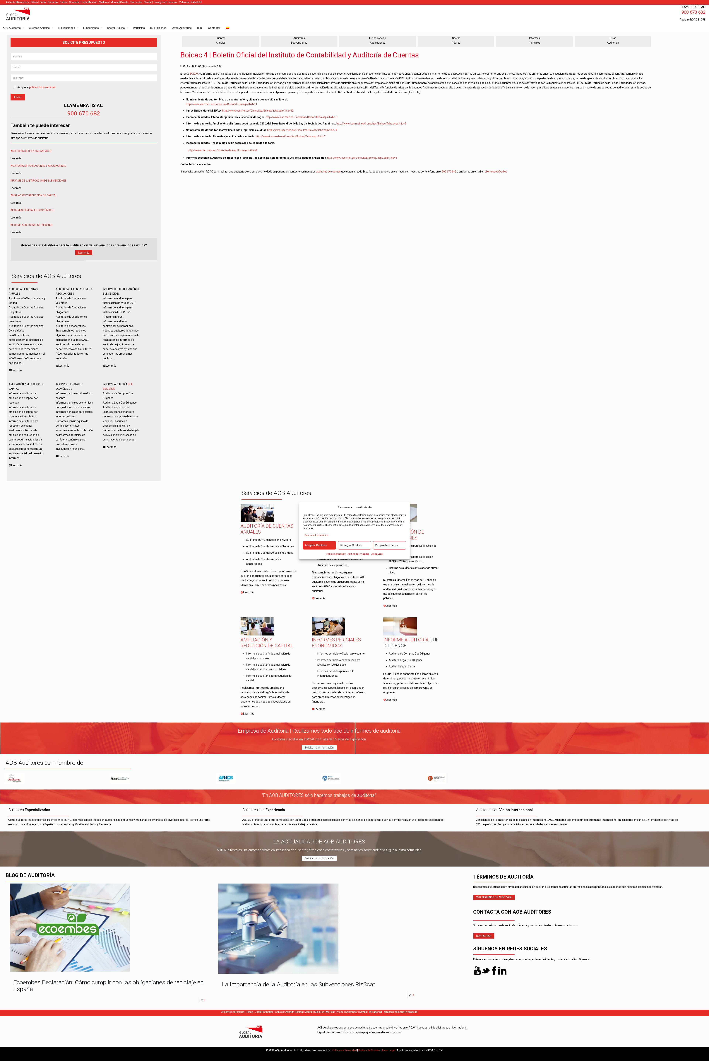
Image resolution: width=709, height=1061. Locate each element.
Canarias (53, 2)
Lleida (84, 2)
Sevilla (148, 2)
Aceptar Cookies (316, 545)
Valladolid (196, 2)
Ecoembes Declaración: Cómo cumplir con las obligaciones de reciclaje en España (108, 985)
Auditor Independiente (402, 666)
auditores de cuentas (328, 171)
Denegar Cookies (351, 545)
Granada (74, 2)
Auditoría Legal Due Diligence (406, 660)
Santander (136, 2)
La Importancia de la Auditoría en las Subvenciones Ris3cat (298, 984)
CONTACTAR (483, 935)
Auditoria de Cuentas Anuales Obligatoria (270, 546)
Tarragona (159, 2)
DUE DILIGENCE (44, 224)
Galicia (63, 2)
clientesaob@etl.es (496, 171)
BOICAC (194, 73)
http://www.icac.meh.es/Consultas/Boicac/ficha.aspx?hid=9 (371, 123)
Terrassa (172, 2)
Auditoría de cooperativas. (332, 565)
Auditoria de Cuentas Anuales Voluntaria (269, 552)
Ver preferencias (386, 545)
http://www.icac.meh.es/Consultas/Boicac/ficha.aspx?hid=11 (221, 104)
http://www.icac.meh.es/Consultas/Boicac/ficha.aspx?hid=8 (302, 130)
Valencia (184, 2)
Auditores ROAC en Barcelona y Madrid (269, 539)
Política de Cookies (336, 553)
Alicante (11, 2)
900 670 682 (83, 113)
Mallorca (104, 2)
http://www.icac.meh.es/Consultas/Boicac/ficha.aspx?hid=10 (301, 117)
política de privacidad (42, 87)
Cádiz (43, 2)
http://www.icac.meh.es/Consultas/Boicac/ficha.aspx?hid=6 (223, 150)
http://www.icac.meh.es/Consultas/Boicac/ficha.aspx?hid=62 (257, 110)
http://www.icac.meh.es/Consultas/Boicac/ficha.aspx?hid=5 (362, 157)
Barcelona (23, 2)
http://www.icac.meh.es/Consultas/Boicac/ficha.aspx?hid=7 (290, 136)
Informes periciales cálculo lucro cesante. (341, 653)
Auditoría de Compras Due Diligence (410, 653)
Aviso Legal (377, 553)
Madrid (93, 2)
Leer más (83, 252)
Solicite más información (319, 747)
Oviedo (124, 2)
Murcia (115, 2)
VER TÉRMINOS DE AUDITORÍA (494, 897)
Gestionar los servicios (316, 535)
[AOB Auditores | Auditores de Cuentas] (26, 14)
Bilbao (34, 2)
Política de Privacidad (358, 553)
